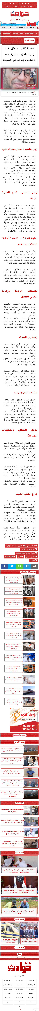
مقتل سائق (30, 557)
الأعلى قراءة (19, 919)
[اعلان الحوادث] (24, 732)
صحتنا (31, 993)
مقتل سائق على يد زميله (25, 553)
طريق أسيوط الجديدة (14, 546)
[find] (16, 3)
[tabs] (10, 3)
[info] (13, 3)
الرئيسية (31, 980)
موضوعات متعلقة (28, 572)
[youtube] (22, 3)
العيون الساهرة (18, 33)
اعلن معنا (31, 998)
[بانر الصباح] (19, 23)
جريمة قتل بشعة (28, 550)
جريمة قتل (8, 557)
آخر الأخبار (19, 803)
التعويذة (31, 989)
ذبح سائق (31, 546)
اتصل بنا (7, 998)
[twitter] (25, 3)
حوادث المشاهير (7, 985)
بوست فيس (19, 993)
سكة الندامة (29, 40)
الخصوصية (19, 998)
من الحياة (19, 985)
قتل (19, 557)
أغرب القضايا (7, 33)
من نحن (8, 993)
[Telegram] (27, 566)
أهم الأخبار (19, 852)
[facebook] (28, 3)
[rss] (19, 3)
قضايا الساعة (29, 33)
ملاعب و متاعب (8, 989)
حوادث (32, 560)
